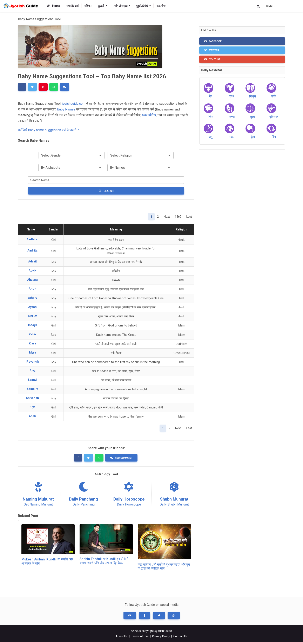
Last (189, 216)
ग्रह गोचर (161, 5)
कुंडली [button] (101, 5)
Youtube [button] (214, 59)
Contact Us (180, 636)
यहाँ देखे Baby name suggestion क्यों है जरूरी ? (48, 130)
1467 (178, 216)
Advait (32, 261)
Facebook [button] (215, 41)
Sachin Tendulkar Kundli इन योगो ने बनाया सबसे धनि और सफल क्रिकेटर (104, 561)
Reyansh (32, 361)
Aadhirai (32, 239)
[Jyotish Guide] (21, 6)
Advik (32, 270)
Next (167, 216)
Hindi (269, 6)
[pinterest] (43, 87)
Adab (32, 416)
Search (108, 191)
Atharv (32, 298)
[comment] (64, 87)
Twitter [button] (213, 50)
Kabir (32, 334)
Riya (32, 371)
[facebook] (22, 87)
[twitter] (32, 87)
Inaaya (32, 325)
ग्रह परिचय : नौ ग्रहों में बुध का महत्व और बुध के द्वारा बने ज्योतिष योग (164, 566)
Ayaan (32, 307)
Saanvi (32, 380)
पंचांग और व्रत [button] (120, 5)
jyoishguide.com (73, 104)
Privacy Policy (161, 636)
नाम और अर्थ (72, 5)
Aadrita (32, 250)
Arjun (32, 289)
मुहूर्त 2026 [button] (142, 5)
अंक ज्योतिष (149, 115)
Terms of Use (140, 636)
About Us (122, 636)
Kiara (32, 343)
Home (56, 5)
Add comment (124, 458)
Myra (32, 352)
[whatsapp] (53, 87)
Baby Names (66, 109)
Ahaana (32, 279)
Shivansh (32, 398)
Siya (32, 407)
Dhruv (32, 316)
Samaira (32, 389)
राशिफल (88, 5)
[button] (129, 615)
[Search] (258, 6)
